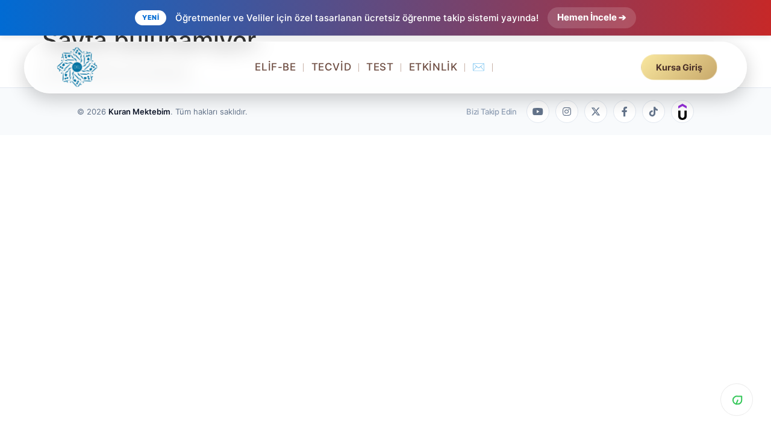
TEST (379, 67)
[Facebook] (624, 111)
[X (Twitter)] (595, 111)
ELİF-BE (275, 67)
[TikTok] (653, 111)
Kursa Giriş (679, 67)
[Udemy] (682, 111)
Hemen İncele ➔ (591, 17)
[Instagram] (566, 111)
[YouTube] (537, 111)
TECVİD (331, 67)
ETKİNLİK (433, 67)
